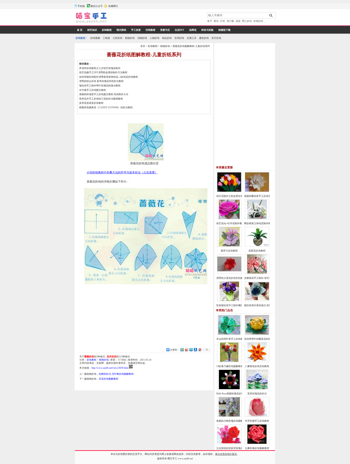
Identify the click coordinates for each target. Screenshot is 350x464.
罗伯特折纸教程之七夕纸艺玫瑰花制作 (100, 68)
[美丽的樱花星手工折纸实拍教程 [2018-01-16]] (257, 191)
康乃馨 (230, 21)
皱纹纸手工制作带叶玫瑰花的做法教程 (100, 85)
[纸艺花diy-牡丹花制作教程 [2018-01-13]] (229, 218)
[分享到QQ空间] (182, 349)
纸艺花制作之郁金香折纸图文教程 (234, 196)
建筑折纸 (204, 38)
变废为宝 (165, 30)
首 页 (79, 30)
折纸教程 (107, 30)
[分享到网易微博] (199, 349)
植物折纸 (130, 38)
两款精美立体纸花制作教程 (258, 223)
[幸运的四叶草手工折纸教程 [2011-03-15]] (229, 333)
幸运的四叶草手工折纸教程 (230, 339)
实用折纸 (179, 38)
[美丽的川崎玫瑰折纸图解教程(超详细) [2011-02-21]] (229, 415)
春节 (209, 21)
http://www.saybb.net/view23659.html (110, 367)
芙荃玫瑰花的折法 (257, 393)
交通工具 (191, 38)
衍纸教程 (150, 30)
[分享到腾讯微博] (191, 349)
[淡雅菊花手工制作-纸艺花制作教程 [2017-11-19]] (257, 273)
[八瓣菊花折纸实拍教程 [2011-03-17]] (257, 361)
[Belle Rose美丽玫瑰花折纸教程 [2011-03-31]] (229, 388)
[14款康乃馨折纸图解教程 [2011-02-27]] (229, 361)
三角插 (106, 38)
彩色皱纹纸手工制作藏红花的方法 (234, 305)
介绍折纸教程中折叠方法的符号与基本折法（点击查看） (122, 172)
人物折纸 (154, 38)
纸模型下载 (224, 30)
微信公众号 (97, 6)
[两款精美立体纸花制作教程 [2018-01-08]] (257, 218)
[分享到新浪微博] (186, 349)
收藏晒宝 (113, 6)
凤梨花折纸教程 (257, 250)
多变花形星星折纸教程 (91, 103)
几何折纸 (117, 38)
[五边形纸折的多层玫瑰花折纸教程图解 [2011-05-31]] (229, 443)
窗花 (216, 21)
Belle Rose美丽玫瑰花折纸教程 (232, 393)
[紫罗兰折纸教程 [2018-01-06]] (229, 245)
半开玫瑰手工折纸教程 (257, 420)
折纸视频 (95, 38)
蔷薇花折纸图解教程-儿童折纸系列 (191, 46)
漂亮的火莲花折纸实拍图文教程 (233, 278)
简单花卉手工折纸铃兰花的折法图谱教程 (101, 98)
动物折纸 (142, 38)
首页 (142, 46)
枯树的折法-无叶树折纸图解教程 (116, 374)
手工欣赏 (136, 30)
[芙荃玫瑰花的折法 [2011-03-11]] (257, 388)
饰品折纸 (167, 38)
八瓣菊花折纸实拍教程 (257, 366)
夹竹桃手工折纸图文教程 (92, 90)
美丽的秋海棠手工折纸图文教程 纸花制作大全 (103, 94)
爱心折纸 (247, 21)
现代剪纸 (121, 30)
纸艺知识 (92, 30)
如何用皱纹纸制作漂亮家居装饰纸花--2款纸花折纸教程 (108, 76)
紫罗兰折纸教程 (229, 250)
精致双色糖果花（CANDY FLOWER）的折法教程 (106, 107)
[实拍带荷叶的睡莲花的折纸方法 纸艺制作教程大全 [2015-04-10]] (257, 333)
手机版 (81, 6)
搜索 (271, 15)
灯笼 (222, 21)
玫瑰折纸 (258, 21)
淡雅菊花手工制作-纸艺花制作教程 (262, 278)
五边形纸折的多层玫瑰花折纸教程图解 (237, 448)
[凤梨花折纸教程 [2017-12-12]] (257, 245)
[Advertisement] (157, 18)
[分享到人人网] (195, 349)
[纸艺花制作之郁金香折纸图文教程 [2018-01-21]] (229, 191)
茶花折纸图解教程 (108, 378)
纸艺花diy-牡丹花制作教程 (230, 223)
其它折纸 (216, 38)
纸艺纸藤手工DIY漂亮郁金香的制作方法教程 (103, 72)
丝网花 (192, 30)
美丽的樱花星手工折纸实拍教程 (261, 196)
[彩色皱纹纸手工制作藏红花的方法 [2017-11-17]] (229, 300)
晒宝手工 (172, 458)
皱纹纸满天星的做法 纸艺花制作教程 (264, 305)
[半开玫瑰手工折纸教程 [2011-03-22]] (257, 415)
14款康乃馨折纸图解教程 (229, 366)
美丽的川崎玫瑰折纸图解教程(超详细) (236, 420)
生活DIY (179, 30)
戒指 (238, 21)
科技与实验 (207, 30)
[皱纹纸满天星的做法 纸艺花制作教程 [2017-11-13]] (257, 300)
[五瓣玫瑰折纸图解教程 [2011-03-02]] (257, 443)
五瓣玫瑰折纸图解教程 (257, 448)
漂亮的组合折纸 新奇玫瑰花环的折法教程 (101, 81)
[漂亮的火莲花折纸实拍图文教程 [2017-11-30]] (229, 273)
